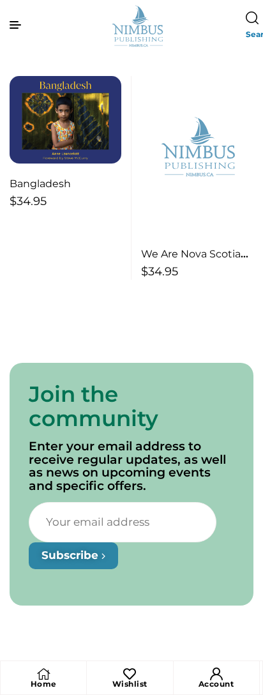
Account (216, 684)
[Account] (216, 674)
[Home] (43, 674)
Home (44, 684)
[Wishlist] (129, 674)
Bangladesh (40, 184)
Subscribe (71, 555)
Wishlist (129, 684)
